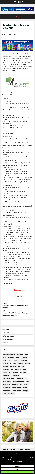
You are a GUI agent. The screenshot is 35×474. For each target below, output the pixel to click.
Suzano (25, 388)
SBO (21, 385)
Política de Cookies (7, 339)
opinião (5, 372)
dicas (14, 363)
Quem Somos (5, 329)
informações (21, 366)
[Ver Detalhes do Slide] (17, 9)
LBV (12, 369)
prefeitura (23, 372)
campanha (11, 357)
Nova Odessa (18, 369)
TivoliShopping (17, 391)
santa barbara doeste (8, 378)
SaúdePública (6, 385)
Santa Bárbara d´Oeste (18, 382)
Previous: (15, 305)
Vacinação (25, 391)
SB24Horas (15, 385)
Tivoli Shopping (7, 391)
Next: (15, 313)
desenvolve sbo (7, 363)
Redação (4, 32)
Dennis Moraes (23, 360)
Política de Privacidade (8, 336)
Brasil (4, 357)
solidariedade (6, 388)
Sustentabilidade (16, 388)
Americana (20, 354)
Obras (24, 369)
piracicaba (15, 372)
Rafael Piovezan (15, 375)
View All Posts (17, 296)
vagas (4, 394)
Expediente (5, 343)
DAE (10, 360)
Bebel (26, 354)
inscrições (6, 369)
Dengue (15, 360)
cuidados (24, 357)
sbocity (26, 385)
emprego (5, 366)
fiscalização (13, 366)
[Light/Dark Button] (19, 2)
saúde (28, 382)
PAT (10, 372)
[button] (14, 2)
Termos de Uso (6, 333)
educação (27, 363)
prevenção (6, 375)
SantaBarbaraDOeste (21, 378)
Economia (20, 363)
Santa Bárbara (7, 382)
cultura (5, 360)
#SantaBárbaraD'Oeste (9, 354)
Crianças (18, 357)
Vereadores (11, 394)
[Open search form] (22, 2)
